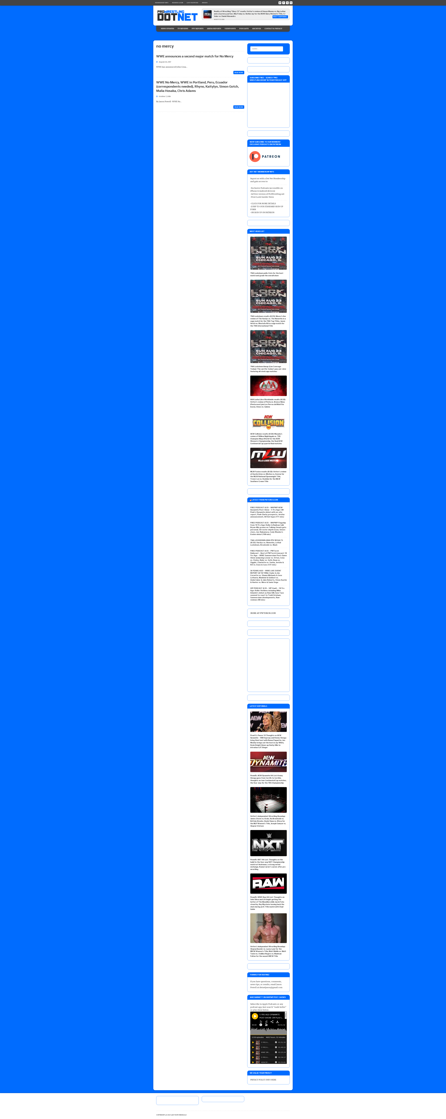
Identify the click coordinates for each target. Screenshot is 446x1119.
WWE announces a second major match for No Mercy (194, 56)
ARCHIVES (256, 29)
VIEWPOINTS (230, 29)
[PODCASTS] (291, 2)
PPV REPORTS (197, 29)
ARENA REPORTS (214, 29)
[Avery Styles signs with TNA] (207, 17)
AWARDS (205, 2)
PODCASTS (244, 29)
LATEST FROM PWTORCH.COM (265, 500)
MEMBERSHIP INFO (161, 2)
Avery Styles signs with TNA (226, 11)
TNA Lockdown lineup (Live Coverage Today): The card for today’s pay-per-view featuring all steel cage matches (268, 368)
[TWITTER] (280, 2)
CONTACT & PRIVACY (273, 29)
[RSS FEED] (287, 2)
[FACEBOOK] (283, 2)
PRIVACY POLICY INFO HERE (263, 1080)
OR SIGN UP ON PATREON (262, 212)
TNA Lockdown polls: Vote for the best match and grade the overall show (266, 274)
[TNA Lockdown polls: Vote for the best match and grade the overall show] (268, 268)
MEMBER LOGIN (177, 2)
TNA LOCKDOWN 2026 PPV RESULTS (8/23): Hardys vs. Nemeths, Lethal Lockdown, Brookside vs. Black (266, 542)
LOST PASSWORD (192, 2)
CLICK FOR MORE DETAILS (263, 203)
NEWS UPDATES (167, 29)
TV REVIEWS (183, 29)
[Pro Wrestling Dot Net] (177, 15)
